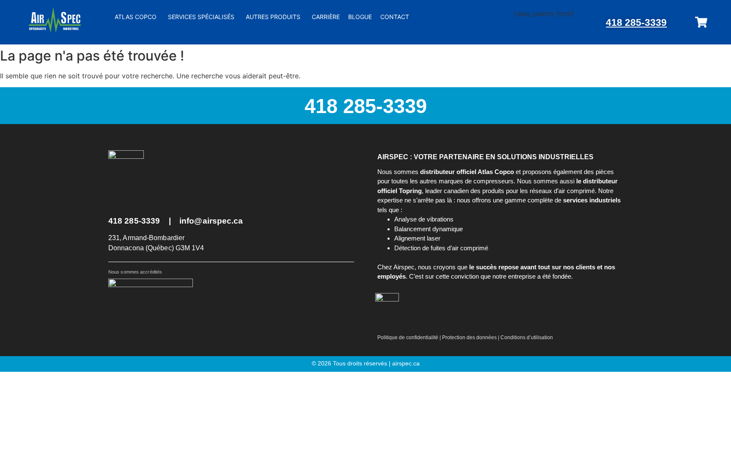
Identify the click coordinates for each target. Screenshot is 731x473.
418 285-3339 (636, 22)
